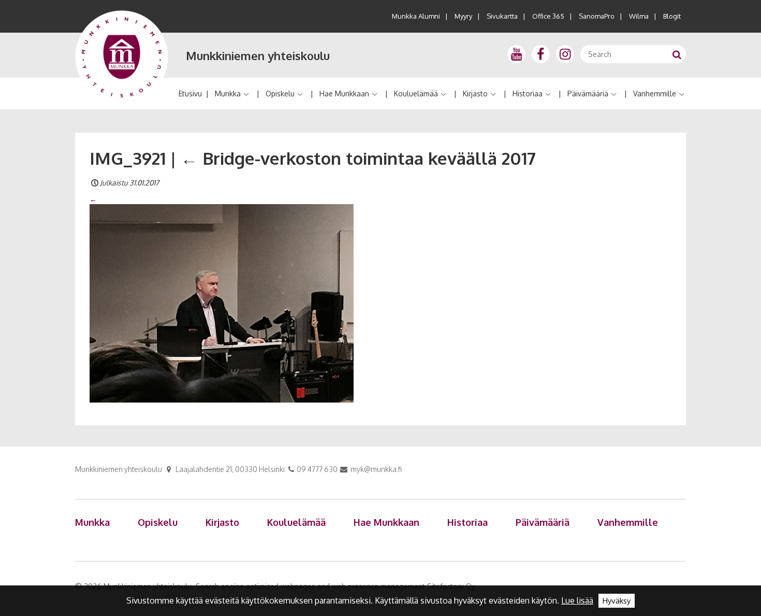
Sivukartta (502, 16)
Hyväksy (617, 601)
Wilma (639, 16)
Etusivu (190, 93)
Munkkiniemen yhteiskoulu (258, 55)
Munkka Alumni (416, 16)
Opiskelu (280, 93)
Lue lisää (577, 600)
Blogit (672, 16)
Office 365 (548, 16)
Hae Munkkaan (344, 93)
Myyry (463, 16)
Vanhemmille (654, 93)
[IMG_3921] (222, 302)
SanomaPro (596, 16)
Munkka (228, 93)
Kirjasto (475, 93)
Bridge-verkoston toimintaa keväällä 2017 (358, 158)
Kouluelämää (416, 93)
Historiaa (528, 93)
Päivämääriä (587, 93)
